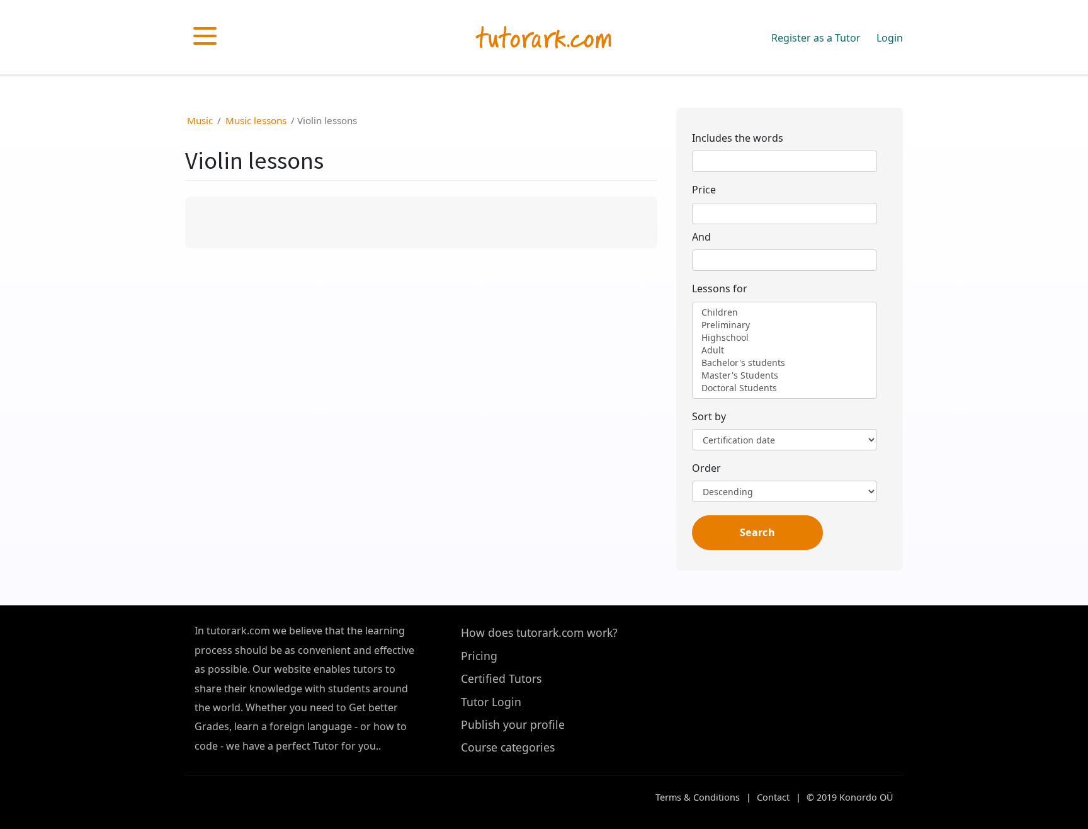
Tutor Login (491, 701)
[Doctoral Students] (784, 388)
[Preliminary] (784, 325)
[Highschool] (784, 337)
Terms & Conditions (697, 797)
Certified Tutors (501, 678)
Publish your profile (513, 724)
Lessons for (719, 288)
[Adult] (784, 350)
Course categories (508, 747)
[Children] (784, 312)
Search (757, 532)
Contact (773, 797)
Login (889, 38)
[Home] (544, 39)
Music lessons (255, 120)
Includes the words (737, 138)
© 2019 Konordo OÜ (850, 797)
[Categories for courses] (205, 35)
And (701, 237)
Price (704, 190)
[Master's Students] (784, 375)
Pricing (479, 655)
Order (706, 468)
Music (200, 120)
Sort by (709, 416)
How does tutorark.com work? (539, 632)
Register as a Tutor (816, 38)
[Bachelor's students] (784, 363)
